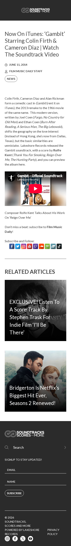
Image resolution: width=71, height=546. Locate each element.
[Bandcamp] (53, 246)
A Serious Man (27, 126)
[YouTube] (29, 246)
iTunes (9, 108)
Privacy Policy (53, 532)
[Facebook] (12, 246)
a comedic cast (22, 103)
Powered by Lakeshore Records (22, 532)
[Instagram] (23, 246)
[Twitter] (18, 246)
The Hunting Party (23, 159)
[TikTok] (59, 246)
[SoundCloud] (41, 246)
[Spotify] (47, 246)
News (11, 78)
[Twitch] (35, 246)
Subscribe (14, 493)
